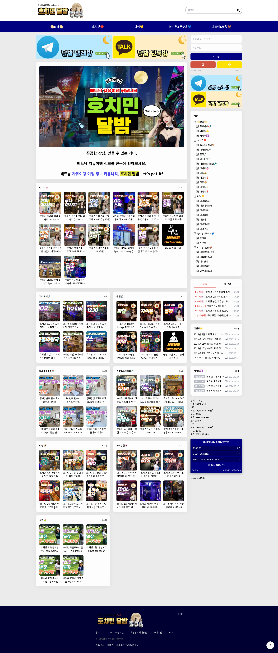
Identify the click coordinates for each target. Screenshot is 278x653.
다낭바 (203, 219)
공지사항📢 (205, 126)
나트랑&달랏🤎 (221, 26)
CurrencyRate (197, 477)
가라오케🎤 (205, 149)
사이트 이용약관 (116, 632)
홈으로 (99, 632)
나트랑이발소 (206, 256)
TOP (180, 614)
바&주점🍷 (205, 158)
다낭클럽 (204, 214)
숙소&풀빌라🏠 (207, 144)
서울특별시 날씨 (198, 403)
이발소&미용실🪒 (208, 163)
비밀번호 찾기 (196, 70)
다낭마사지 (205, 224)
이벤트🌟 (204, 130)
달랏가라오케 (206, 270)
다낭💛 (139, 26)
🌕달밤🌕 (56, 26)
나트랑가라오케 (207, 252)
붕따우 (203, 238)
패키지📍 (204, 191)
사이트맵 (158, 632)
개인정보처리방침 (138, 632)
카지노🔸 (204, 186)
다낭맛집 (204, 228)
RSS (171, 632)
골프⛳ (203, 172)
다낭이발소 (205, 210)
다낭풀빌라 (205, 200)
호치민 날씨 (196, 420)
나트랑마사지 (206, 261)
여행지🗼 (204, 177)
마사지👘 (204, 168)
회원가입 (238, 70)
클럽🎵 (203, 154)
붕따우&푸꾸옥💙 (180, 26)
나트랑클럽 (205, 266)
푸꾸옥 (203, 242)
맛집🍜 (203, 182)
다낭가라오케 (206, 205)
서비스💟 (204, 135)
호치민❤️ (98, 26)
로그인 (216, 56)
